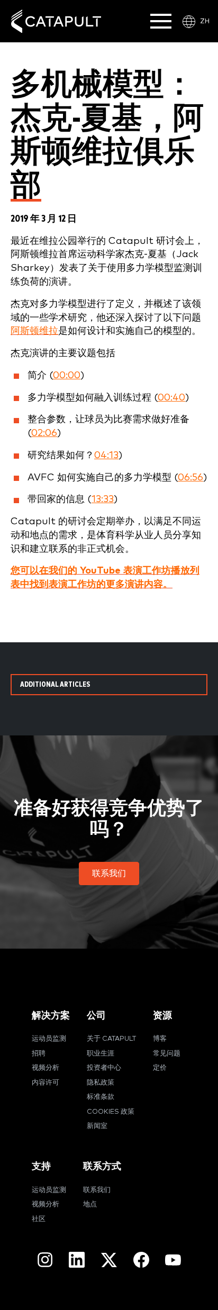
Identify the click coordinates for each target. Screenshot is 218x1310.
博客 (160, 1038)
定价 (160, 1068)
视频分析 (45, 1068)
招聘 (39, 1053)
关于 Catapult (111, 1038)
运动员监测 (49, 1038)
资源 (162, 1016)
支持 (41, 1166)
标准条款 (100, 1097)
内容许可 (45, 1082)
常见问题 (166, 1053)
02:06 (44, 433)
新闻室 (97, 1126)
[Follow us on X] (109, 1260)
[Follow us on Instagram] (45, 1260)
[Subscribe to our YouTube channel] (173, 1260)
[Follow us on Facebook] (141, 1260)
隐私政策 (100, 1082)
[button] (109, 873)
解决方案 (51, 1016)
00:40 (171, 398)
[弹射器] (56, 21)
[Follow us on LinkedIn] (77, 1260)
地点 (90, 1204)
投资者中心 (104, 1068)
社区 (39, 1219)
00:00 (66, 375)
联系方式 (102, 1166)
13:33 (103, 499)
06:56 (190, 477)
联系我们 (97, 1190)
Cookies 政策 (110, 1111)
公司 (96, 1016)
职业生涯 (100, 1053)
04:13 (106, 455)
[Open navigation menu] (160, 21)
